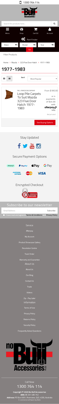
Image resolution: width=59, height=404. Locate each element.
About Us (29, 269)
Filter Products (10, 54)
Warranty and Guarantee (29, 259)
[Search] (54, 23)
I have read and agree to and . (32, 215)
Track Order (29, 253)
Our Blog (29, 275)
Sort (23, 77)
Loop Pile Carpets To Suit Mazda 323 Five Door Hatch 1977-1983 (29, 101)
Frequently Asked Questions (29, 330)
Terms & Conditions (34, 214)
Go (29, 49)
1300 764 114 (31, 2)
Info (53, 110)
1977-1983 (45, 62)
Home (5, 62)
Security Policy (29, 325)
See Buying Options (45, 122)
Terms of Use (29, 307)
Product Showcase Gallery (29, 242)
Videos (29, 292)
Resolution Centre (29, 248)
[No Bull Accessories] (29, 11)
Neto (39, 400)
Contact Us (29, 280)
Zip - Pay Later (29, 298)
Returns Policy (29, 319)
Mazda (14, 62)
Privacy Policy (51, 214)
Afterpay (29, 230)
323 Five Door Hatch (28, 62)
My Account (29, 236)
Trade (29, 286)
